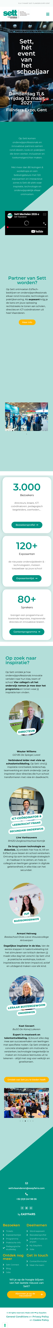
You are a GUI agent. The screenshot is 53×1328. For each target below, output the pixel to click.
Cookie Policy (41, 1320)
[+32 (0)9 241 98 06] (26, 1194)
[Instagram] (31, 1208)
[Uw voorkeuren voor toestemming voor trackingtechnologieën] (5, 1325)
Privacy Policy (41, 1316)
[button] (8, 417)
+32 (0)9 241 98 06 (26, 1199)
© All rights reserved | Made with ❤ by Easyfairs (26, 1313)
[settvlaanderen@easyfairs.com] (26, 1183)
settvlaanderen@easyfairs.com (26, 1188)
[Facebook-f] (22, 1208)
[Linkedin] (26, 1208)
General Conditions (17, 1316)
